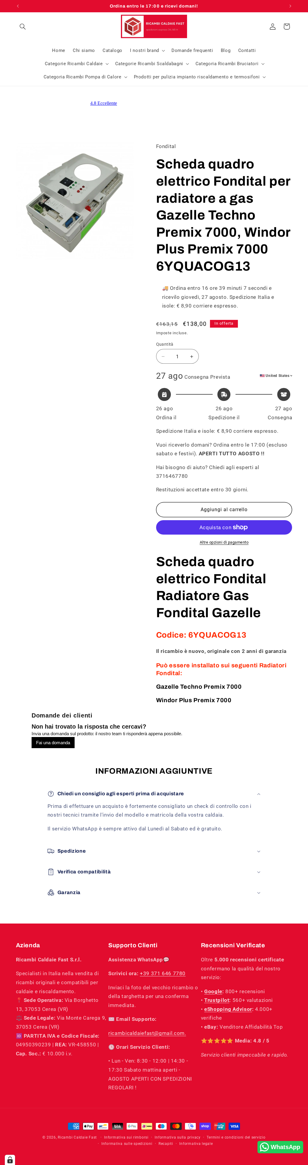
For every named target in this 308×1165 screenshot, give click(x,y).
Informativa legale (196, 1144)
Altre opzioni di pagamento (224, 542)
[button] (23, 26)
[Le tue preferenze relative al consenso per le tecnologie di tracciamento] (10, 1160)
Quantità (165, 344)
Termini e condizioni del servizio (236, 1137)
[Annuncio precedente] (17, 6)
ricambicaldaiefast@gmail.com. (147, 1033)
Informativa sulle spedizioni (126, 1144)
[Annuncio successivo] (290, 6)
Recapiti (166, 1144)
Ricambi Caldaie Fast (77, 1137)
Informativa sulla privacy (177, 1137)
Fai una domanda (53, 742)
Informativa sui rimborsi (126, 1137)
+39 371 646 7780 (163, 973)
